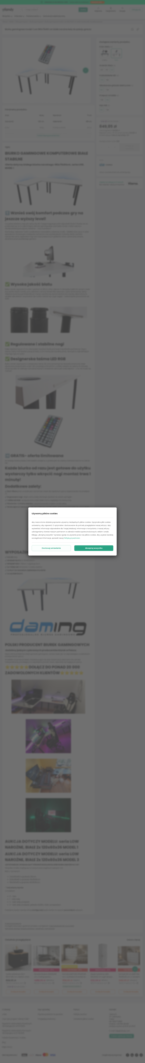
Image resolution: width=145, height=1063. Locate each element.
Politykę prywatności (72, 538)
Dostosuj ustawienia (51, 548)
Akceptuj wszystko (94, 548)
